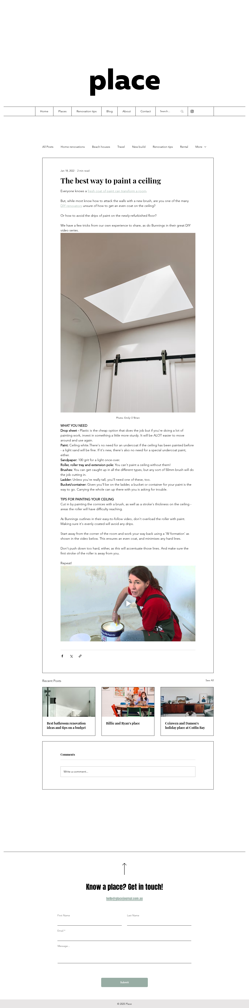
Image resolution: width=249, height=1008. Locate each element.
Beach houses (101, 146)
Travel (121, 146)
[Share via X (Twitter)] (71, 656)
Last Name (133, 915)
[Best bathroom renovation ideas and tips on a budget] (68, 702)
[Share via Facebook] (62, 656)
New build (138, 146)
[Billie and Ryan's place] (128, 702)
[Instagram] (192, 111)
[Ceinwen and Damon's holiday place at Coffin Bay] (187, 702)
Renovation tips (163, 146)
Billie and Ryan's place (123, 723)
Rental (184, 146)
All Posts (47, 146)
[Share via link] (80, 656)
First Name (63, 915)
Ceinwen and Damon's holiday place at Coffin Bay (185, 725)
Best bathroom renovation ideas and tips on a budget (66, 725)
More (198, 146)
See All (210, 680)
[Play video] (128, 603)
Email (60, 930)
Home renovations (73, 146)
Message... (64, 946)
